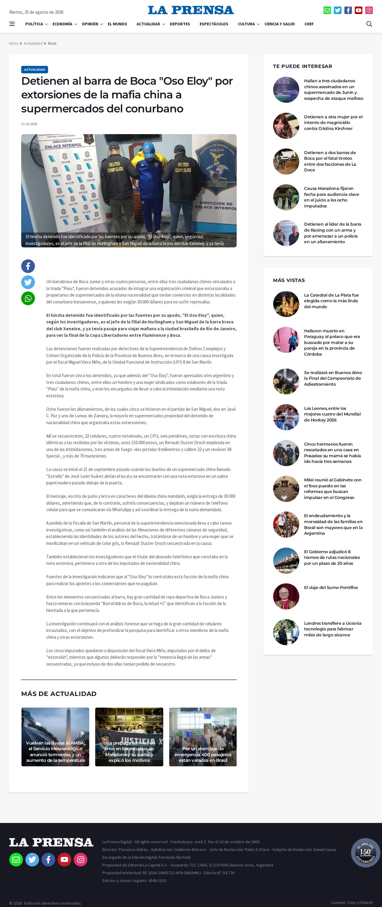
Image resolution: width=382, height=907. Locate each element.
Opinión (90, 24)
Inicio (14, 43)
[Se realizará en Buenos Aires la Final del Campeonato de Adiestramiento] (286, 381)
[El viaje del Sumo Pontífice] (286, 596)
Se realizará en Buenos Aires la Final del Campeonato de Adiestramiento (333, 378)
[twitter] (337, 10)
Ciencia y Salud (279, 24)
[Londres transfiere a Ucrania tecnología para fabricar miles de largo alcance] (286, 632)
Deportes (180, 24)
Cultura (246, 24)
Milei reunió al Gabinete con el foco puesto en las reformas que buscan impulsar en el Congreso (332, 488)
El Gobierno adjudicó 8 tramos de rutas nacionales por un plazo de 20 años (332, 557)
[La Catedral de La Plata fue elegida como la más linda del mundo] (286, 304)
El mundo (117, 24)
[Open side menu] (12, 24)
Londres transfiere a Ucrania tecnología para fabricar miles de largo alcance (332, 629)
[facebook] (348, 10)
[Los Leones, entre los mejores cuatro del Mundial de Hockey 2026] (286, 417)
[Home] (51, 845)
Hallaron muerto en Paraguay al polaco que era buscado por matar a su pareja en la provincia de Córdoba (332, 342)
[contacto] (327, 10)
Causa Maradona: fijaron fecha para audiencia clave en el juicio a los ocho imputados (331, 197)
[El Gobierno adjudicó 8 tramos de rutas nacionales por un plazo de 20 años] (286, 561)
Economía (62, 24)
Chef (309, 24)
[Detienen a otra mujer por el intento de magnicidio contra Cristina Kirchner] (286, 126)
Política (34, 24)
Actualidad (148, 24)
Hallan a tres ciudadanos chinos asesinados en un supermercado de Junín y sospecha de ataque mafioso (333, 89)
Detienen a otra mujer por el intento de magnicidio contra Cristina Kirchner (333, 122)
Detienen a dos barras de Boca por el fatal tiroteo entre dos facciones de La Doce (330, 161)
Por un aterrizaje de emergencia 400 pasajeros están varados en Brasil (203, 754)
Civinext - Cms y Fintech (352, 902)
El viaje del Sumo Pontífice (331, 587)
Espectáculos (214, 24)
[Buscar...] (369, 23)
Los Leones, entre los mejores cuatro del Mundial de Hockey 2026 (332, 414)
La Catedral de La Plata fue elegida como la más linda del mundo (331, 300)
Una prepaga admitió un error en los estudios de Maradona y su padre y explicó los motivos (129, 751)
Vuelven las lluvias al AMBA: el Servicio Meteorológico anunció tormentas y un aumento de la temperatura (55, 751)
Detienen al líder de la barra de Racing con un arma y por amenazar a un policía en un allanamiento (332, 232)
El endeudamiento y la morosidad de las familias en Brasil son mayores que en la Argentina (333, 524)
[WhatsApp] (28, 298)
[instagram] (369, 10)
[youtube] (358, 10)
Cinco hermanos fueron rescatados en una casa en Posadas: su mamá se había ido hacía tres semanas (332, 452)
